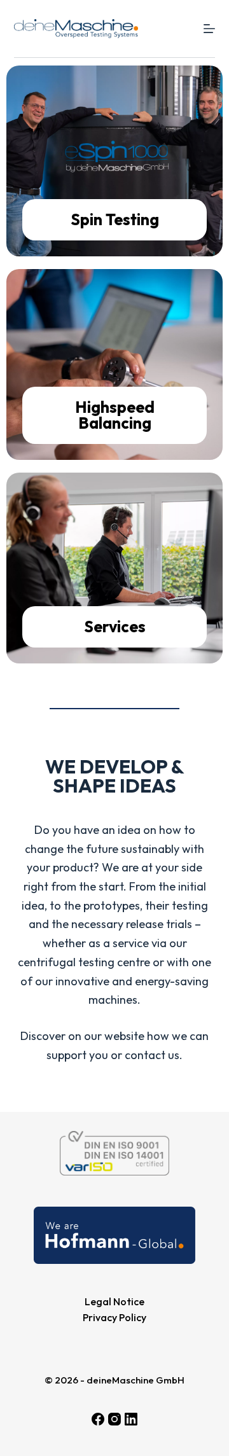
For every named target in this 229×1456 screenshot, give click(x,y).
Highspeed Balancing (115, 415)
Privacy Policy (114, 1317)
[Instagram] (114, 1419)
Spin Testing (115, 219)
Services (115, 626)
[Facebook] (98, 1419)
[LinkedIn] (131, 1419)
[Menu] (209, 28)
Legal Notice (114, 1301)
